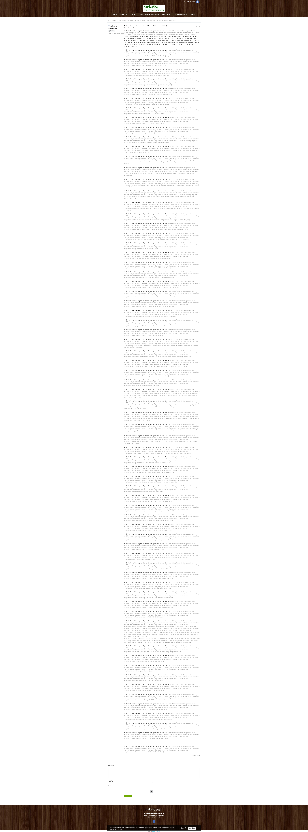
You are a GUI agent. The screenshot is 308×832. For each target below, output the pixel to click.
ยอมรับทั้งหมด (192, 828)
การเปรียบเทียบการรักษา (152, 15)
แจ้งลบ (198, 26)
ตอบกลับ (128, 796)
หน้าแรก (115, 15)
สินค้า (141, 15)
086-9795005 (191, 2)
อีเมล (110, 785)
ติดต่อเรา (192, 15)
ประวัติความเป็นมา (124, 15)
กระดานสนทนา (112, 20)
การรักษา (134, 15)
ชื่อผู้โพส (111, 781)
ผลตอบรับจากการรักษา (180, 15)
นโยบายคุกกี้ (122, 829)
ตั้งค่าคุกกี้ (183, 828)
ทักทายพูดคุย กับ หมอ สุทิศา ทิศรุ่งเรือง (129, 20)
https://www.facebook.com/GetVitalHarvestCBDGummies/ (159, 20)
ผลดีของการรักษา (166, 15)
